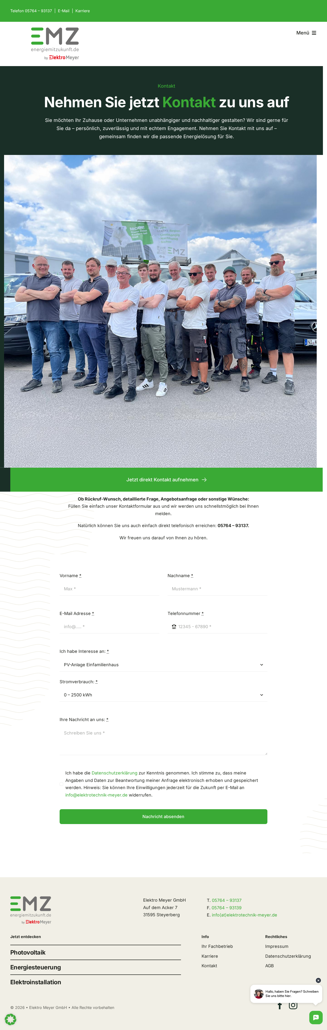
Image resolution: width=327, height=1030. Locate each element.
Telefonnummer (186, 613)
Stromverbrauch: (79, 681)
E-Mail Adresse (77, 613)
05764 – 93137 (227, 900)
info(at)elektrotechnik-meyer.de (244, 914)
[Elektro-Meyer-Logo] (55, 29)
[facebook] (280, 1005)
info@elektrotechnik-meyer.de (96, 794)
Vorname (70, 575)
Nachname (180, 575)
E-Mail (63, 10)
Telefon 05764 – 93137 (31, 10)
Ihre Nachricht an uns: (84, 719)
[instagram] (293, 1005)
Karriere (82, 10)
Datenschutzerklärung (114, 772)
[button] (10, 1019)
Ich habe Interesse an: (84, 651)
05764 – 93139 (227, 907)
